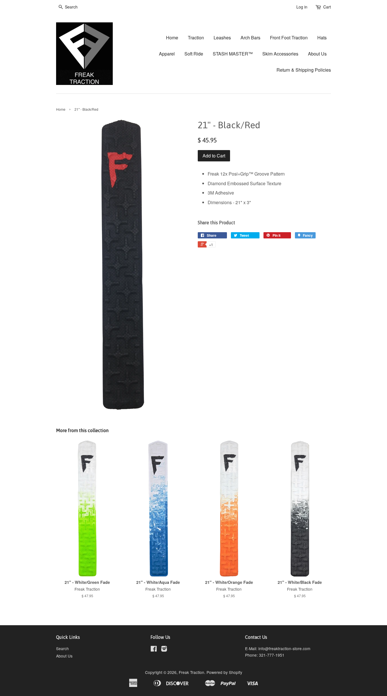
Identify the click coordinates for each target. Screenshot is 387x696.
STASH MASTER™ (233, 53)
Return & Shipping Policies (304, 70)
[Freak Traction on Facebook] (153, 649)
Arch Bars (250, 37)
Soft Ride (193, 53)
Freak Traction (191, 672)
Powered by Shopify (224, 672)
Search (62, 648)
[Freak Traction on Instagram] (164, 649)
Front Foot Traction (289, 37)
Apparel (167, 53)
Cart (327, 7)
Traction (196, 37)
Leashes (222, 37)
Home (172, 37)
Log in (301, 7)
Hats (322, 37)
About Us (317, 53)
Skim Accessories (280, 53)
